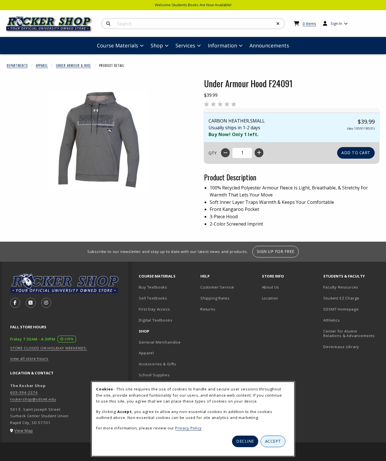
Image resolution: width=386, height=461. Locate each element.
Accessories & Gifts (157, 363)
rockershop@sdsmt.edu (33, 399)
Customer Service (217, 287)
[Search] (108, 24)
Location (270, 298)
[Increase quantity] (259, 152)
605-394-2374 (24, 392)
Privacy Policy (188, 428)
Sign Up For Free (275, 251)
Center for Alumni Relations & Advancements (349, 333)
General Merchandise (160, 342)
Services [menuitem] (185, 45)
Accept (273, 441)
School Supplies (154, 374)
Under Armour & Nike (73, 65)
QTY (212, 153)
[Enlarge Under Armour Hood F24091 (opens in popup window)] (98, 140)
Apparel (42, 65)
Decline (245, 441)
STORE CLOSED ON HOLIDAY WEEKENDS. (48, 348)
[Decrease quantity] (225, 152)
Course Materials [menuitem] (117, 45)
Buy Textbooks (153, 287)
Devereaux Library (341, 346)
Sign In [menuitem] (336, 23)
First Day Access (154, 309)
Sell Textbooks (153, 298)
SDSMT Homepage (341, 309)
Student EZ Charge (341, 298)
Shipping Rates (215, 298)
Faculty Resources (340, 287)
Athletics (331, 320)
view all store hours (29, 358)
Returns (208, 309)
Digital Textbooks (155, 320)
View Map (23, 430)
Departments (17, 65)
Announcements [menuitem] (269, 45)
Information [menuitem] (222, 45)
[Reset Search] (278, 24)
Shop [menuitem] (157, 45)
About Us (270, 287)
